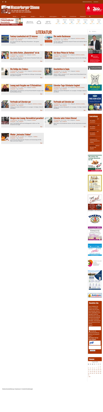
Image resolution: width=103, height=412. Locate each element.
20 (94, 371)
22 (98, 371)
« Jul (89, 376)
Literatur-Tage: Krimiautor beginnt (67, 85)
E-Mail (90, 325)
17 (88, 371)
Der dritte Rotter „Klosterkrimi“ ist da (24, 52)
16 (100, 369)
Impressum (18, 389)
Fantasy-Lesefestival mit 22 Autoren (24, 36)
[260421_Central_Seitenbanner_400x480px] (95, 195)
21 (96, 371)
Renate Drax (14, 38)
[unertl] (95, 215)
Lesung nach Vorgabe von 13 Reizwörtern (25, 85)
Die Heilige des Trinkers (19, 68)
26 (92, 373)
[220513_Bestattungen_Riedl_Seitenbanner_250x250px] (95, 227)
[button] (90, 16)
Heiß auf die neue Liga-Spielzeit (94, 147)
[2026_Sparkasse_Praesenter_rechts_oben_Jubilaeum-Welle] (94, 4)
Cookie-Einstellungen (27, 389)
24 (88, 373)
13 (94, 369)
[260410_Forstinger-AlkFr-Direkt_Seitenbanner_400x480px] (95, 175)
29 (98, 373)
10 (88, 369)
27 (94, 373)
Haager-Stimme (57, 39)
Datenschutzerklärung (94, 332)
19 (92, 371)
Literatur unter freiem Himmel (65, 118)
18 (90, 371)
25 (90, 373)
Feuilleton (12, 39)
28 (96, 373)
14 (96, 369)
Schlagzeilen (12, 56)
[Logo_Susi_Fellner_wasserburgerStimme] (95, 244)
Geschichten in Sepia (61, 68)
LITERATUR (20, 39)
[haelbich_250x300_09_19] (95, 155)
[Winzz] (95, 73)
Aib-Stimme (34, 38)
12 (92, 369)
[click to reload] (95, 343)
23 (100, 371)
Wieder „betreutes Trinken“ (20, 134)
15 (98, 369)
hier (91, 323)
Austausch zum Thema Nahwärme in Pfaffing (95, 141)
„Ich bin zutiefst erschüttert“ (94, 120)
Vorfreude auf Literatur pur (20, 101)
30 (100, 373)
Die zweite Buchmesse (62, 36)
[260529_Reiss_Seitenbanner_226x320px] (95, 271)
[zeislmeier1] (95, 293)
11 (90, 369)
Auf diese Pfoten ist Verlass (64, 52)
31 (88, 375)
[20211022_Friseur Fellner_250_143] (95, 259)
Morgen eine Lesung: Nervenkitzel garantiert (27, 118)
